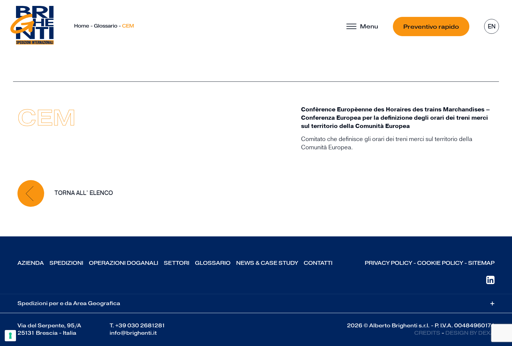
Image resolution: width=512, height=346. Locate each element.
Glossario (105, 26)
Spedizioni (66, 263)
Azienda (30, 263)
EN (492, 27)
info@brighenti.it (133, 333)
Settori (176, 263)
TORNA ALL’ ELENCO (83, 193)
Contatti (318, 263)
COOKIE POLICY (440, 263)
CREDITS (427, 333)
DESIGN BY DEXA (470, 333)
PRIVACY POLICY (388, 263)
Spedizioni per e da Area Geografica (256, 303)
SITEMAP (481, 263)
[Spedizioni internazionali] (32, 25)
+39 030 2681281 (140, 325)
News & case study (267, 263)
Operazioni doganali (123, 263)
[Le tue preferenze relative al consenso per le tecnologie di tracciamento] (10, 335)
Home (81, 26)
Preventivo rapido (431, 26)
